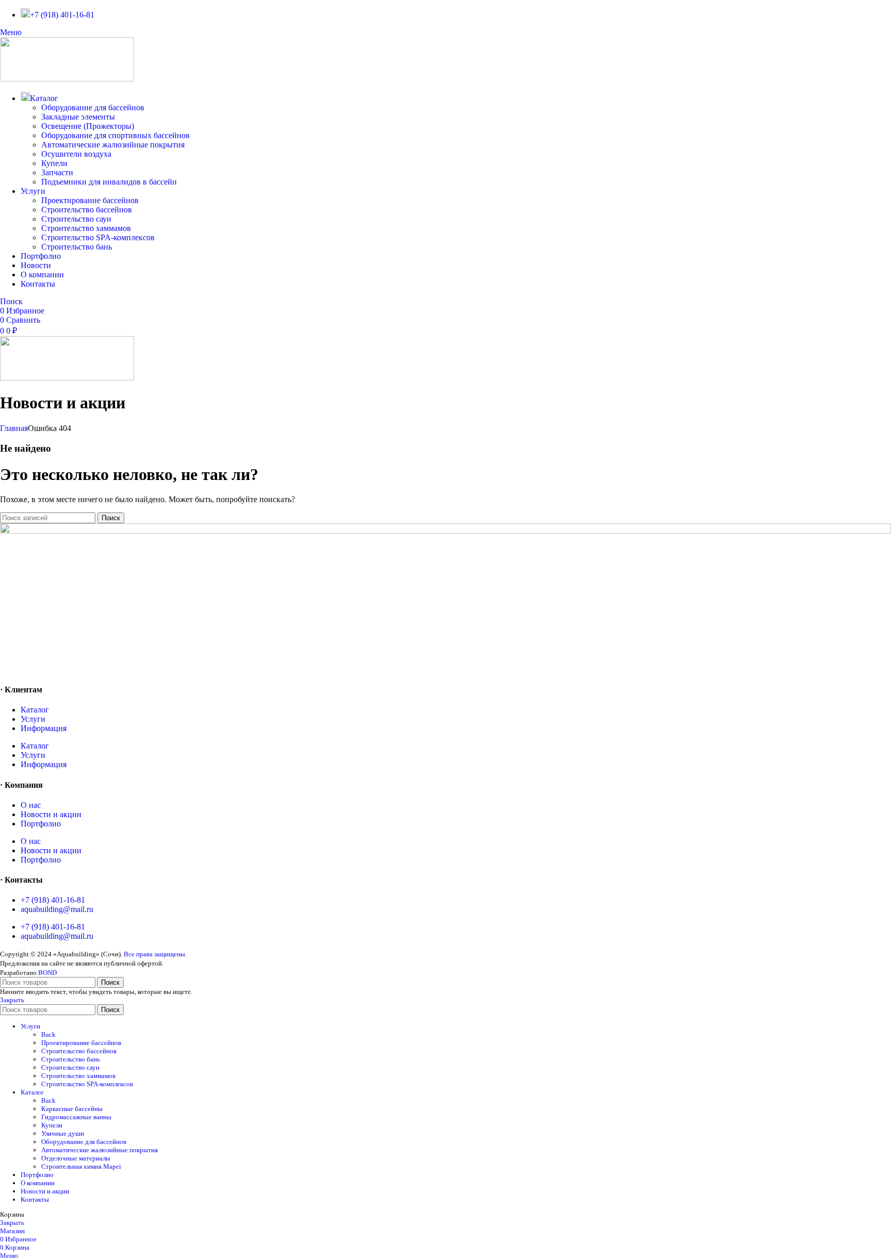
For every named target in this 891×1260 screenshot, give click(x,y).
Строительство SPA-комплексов (98, 237)
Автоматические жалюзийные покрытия (113, 144)
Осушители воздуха (76, 154)
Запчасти (57, 172)
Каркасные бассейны (72, 1109)
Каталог (35, 709)
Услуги (33, 719)
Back (48, 1034)
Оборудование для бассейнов (92, 107)
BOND (47, 972)
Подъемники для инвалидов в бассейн (109, 181)
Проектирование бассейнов (90, 200)
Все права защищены (154, 954)
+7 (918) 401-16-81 (53, 900)
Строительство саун (76, 218)
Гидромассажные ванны (76, 1117)
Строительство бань (76, 246)
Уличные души (62, 1133)
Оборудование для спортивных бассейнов (115, 135)
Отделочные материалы (75, 1158)
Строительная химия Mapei (81, 1166)
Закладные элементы (78, 116)
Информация (44, 728)
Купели (54, 163)
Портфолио (41, 823)
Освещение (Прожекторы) (87, 126)
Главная (14, 428)
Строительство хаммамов (86, 228)
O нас (31, 805)
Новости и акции (51, 814)
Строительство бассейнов (86, 209)
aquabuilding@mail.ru (57, 909)
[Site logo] (67, 78)
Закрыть (12, 1000)
